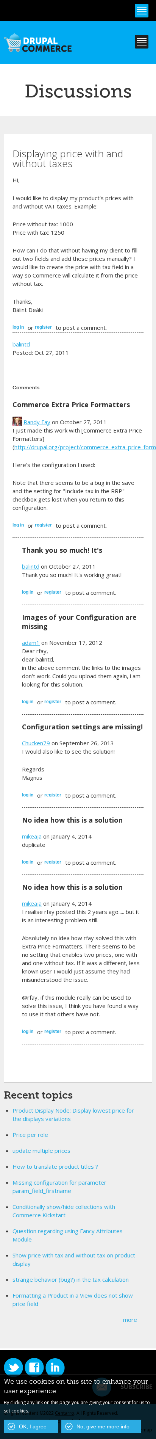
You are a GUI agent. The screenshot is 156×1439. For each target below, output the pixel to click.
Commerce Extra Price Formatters (71, 404)
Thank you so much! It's (62, 550)
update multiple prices (41, 1150)
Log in (18, 327)
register (43, 327)
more (130, 1319)
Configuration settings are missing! (82, 726)
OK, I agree (33, 1426)
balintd (21, 344)
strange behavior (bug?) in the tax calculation (70, 1279)
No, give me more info (102, 1426)
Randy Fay (36, 422)
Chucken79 (36, 743)
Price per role (30, 1134)
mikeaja (32, 836)
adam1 (31, 642)
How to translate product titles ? (55, 1166)
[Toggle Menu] (141, 10)
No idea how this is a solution (72, 820)
